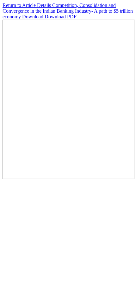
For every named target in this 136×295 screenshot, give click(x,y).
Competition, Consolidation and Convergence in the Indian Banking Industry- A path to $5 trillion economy (68, 11)
